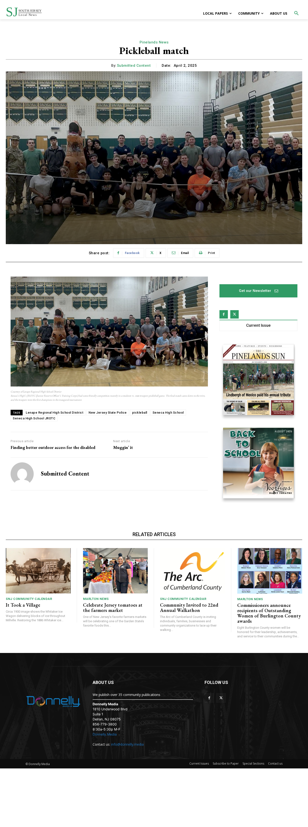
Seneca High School (168, 412)
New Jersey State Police (108, 412)
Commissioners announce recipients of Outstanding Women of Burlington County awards (269, 613)
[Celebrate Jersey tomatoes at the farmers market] (115, 570)
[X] (234, 314)
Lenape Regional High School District (54, 412)
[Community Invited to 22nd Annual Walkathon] (192, 570)
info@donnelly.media (127, 744)
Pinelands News (154, 42)
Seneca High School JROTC (34, 418)
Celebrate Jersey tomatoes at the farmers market (112, 607)
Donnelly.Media (105, 734)
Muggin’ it (123, 447)
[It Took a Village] (38, 570)
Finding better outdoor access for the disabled (53, 447)
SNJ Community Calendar (29, 598)
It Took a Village (23, 605)
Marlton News (96, 598)
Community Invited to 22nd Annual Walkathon (189, 607)
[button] (296, 13)
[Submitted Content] (22, 473)
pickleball (139, 412)
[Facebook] (223, 314)
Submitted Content (134, 65)
